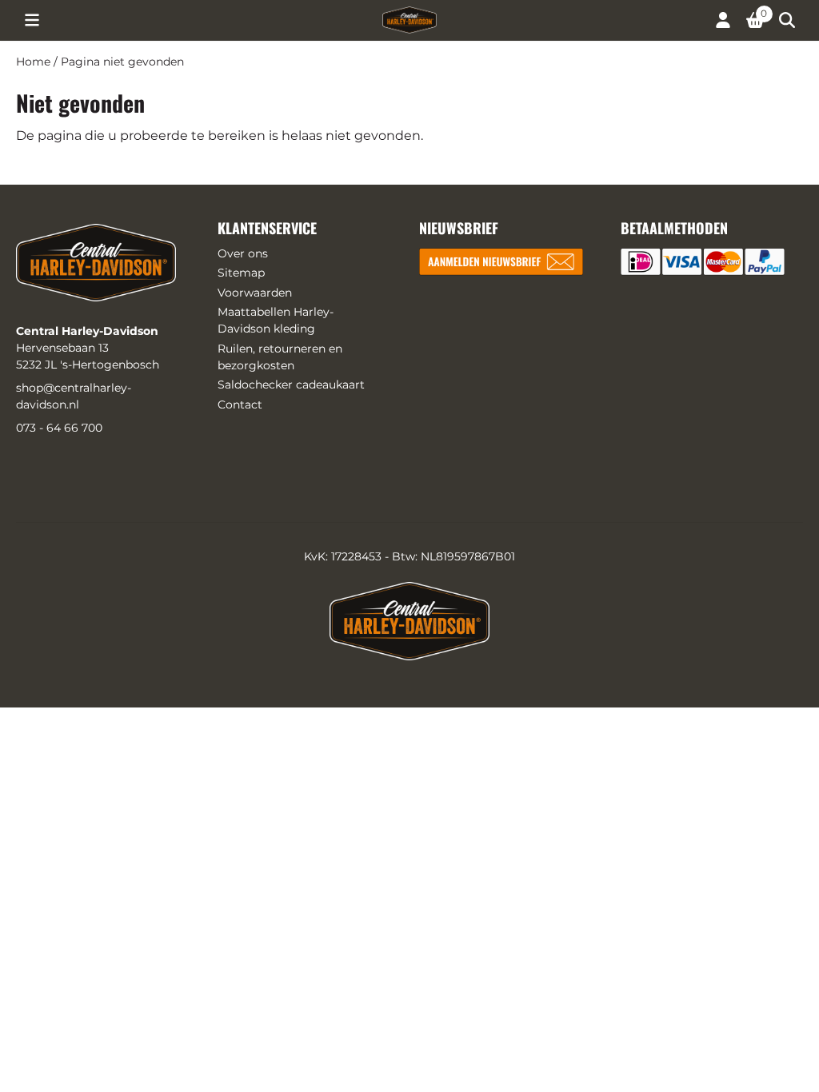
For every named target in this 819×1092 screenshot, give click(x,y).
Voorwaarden (255, 292)
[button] (32, 20)
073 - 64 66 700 (59, 427)
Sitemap (241, 272)
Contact (240, 404)
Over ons (243, 253)
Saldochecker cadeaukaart (291, 384)
